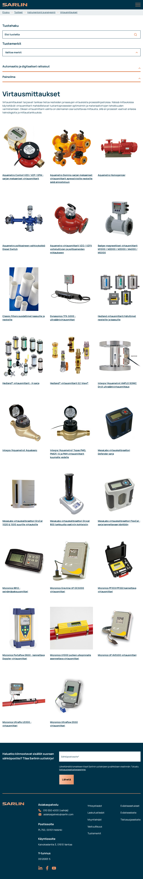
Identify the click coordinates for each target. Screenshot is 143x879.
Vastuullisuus (95, 826)
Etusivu (6, 12)
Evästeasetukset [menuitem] (130, 805)
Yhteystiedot (95, 805)
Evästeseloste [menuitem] (128, 812)
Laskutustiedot (96, 812)
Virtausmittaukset (68, 12)
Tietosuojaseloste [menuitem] (131, 819)
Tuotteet (18, 12)
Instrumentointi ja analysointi (41, 12)
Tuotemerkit (94, 833)
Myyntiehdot (95, 819)
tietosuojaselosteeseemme (72, 769)
